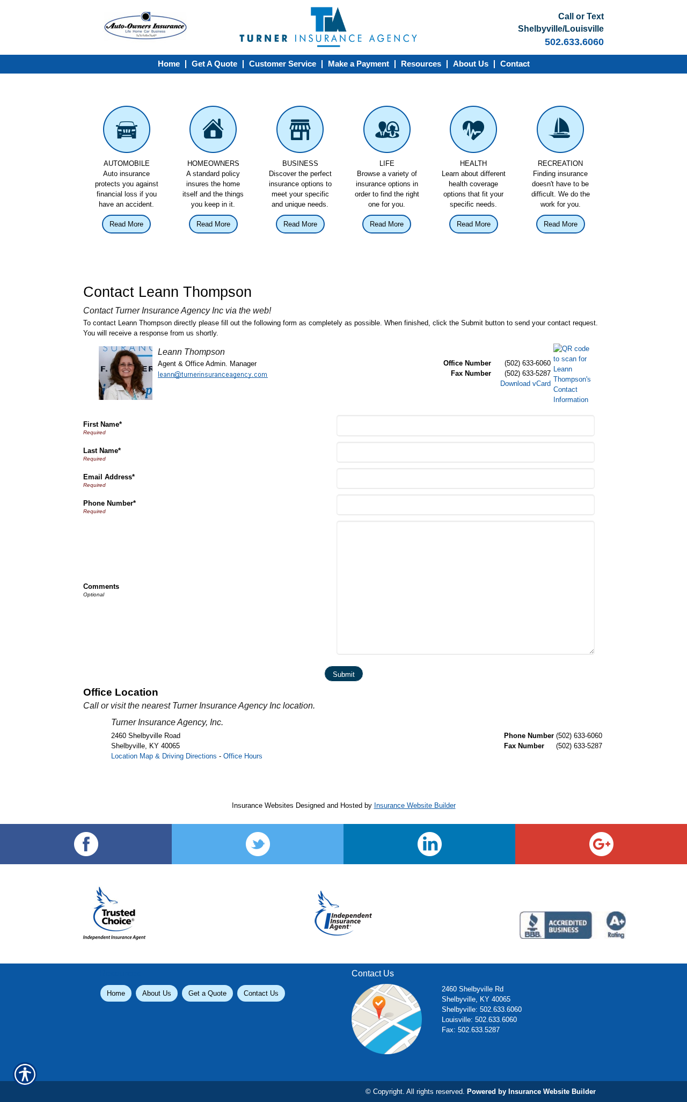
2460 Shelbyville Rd (472, 989)
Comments (101, 586)
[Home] (344, 27)
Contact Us (261, 993)
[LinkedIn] (429, 844)
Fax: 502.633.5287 (471, 1030)
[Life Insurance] (387, 132)
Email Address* (109, 477)
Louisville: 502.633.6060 (479, 1020)
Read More (126, 224)
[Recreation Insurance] (560, 132)
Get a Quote (207, 993)
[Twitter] (257, 844)
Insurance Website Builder (415, 805)
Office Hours (242, 756)
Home (116, 993)
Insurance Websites (263, 805)
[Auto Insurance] (126, 132)
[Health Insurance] (473, 132)
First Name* (102, 424)
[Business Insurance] (300, 132)
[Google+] (601, 844)
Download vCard (525, 384)
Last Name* (102, 451)
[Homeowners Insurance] (213, 132)
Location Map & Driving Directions (164, 756)
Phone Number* (109, 503)
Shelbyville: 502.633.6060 (482, 1009)
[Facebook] (86, 844)
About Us (156, 993)
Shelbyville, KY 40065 (476, 999)
